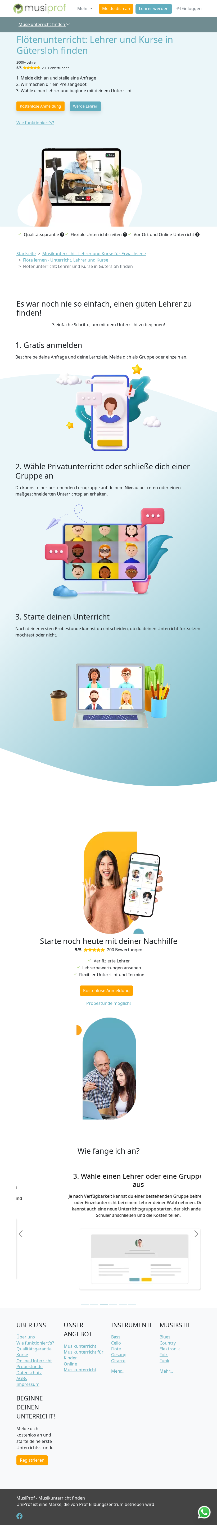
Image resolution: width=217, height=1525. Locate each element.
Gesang (118, 1355)
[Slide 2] (94, 1305)
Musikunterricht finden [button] (42, 24)
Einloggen (191, 8)
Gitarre (118, 1361)
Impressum (27, 1384)
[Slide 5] (123, 1305)
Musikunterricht (80, 1346)
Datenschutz (29, 1373)
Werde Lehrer (85, 106)
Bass (115, 1337)
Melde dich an (116, 9)
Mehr (83, 8)
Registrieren (32, 1460)
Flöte (116, 1349)
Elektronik (170, 1349)
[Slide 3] (104, 1305)
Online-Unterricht (34, 1361)
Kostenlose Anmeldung (40, 106)
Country (168, 1343)
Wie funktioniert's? (35, 123)
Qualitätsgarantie (34, 1349)
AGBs (21, 1378)
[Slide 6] (132, 1305)
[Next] (196, 1234)
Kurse (22, 1355)
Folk (164, 1355)
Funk (164, 1361)
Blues (165, 1337)
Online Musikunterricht (80, 1367)
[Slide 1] (85, 1305)
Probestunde (29, 1366)
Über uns (25, 1337)
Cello (116, 1343)
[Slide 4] (113, 1305)
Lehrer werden (154, 9)
